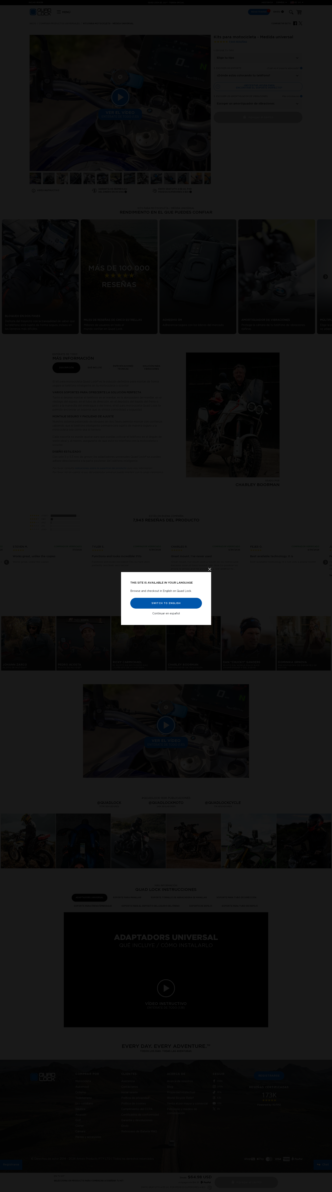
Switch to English (165, 603)
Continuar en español (166, 613)
